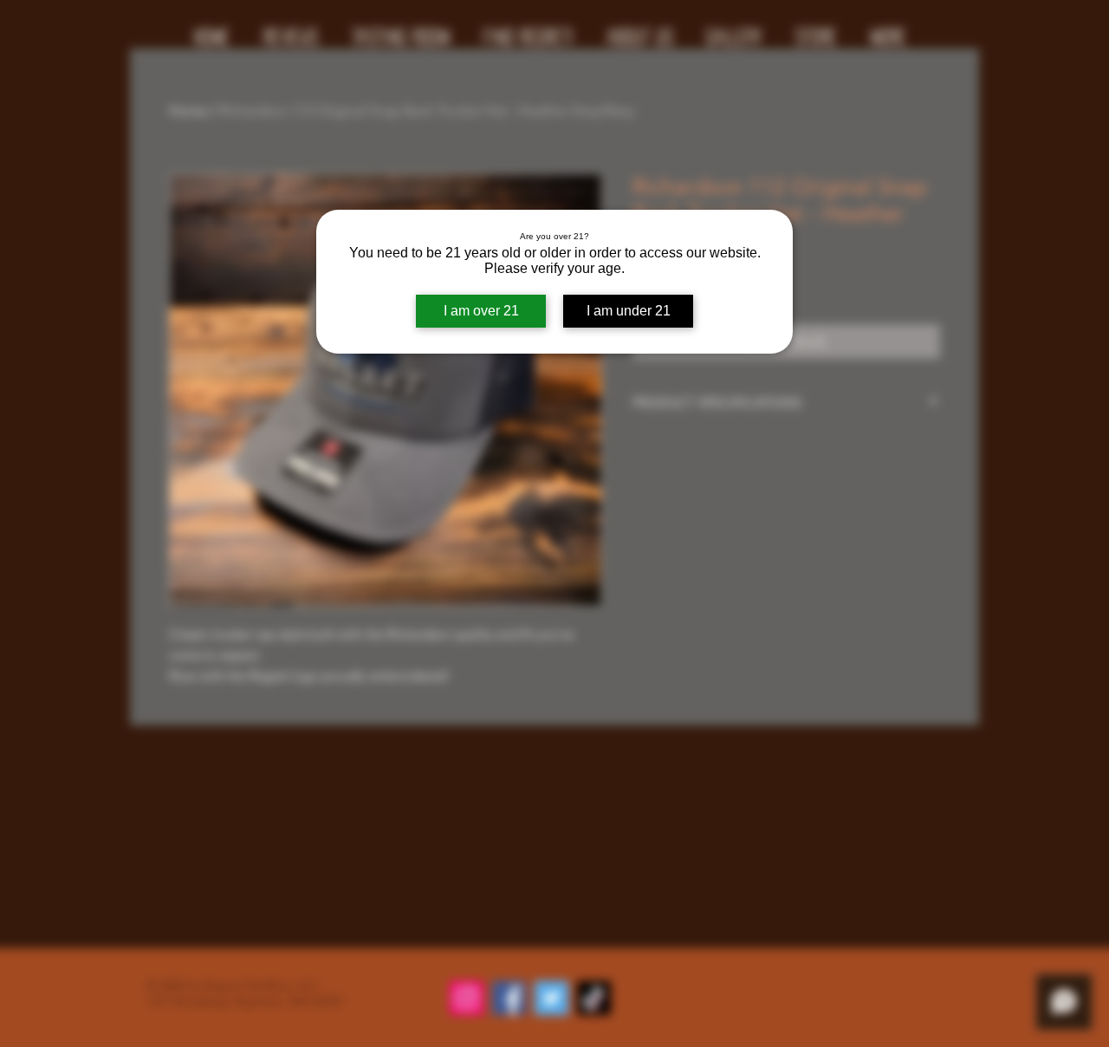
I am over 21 (481, 310)
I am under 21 (629, 310)
